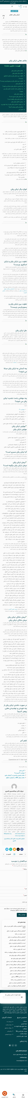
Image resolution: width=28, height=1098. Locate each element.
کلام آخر (21, 109)
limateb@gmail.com (21, 1061)
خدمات (25, 1021)
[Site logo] (19, 8)
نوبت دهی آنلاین (13, 609)
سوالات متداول (8, 1028)
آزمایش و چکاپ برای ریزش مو (17, 955)
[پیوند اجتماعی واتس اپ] (10, 849)
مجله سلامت (9, 1025)
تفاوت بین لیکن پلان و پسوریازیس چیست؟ (11, 81)
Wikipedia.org (7, 834)
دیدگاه (25, 869)
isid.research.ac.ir (20, 834)
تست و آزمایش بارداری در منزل (17, 943)
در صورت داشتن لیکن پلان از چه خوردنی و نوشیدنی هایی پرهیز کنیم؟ (12, 106)
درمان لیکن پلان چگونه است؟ (15, 99)
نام (25, 889)
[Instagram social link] (16, 1045)
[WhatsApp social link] (13, 1045)
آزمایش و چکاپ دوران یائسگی (17, 940)
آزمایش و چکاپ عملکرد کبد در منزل (15, 961)
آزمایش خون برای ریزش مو (18, 958)
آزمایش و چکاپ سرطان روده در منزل (15, 964)
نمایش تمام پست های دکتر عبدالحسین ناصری (14, 840)
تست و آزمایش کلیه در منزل (17, 974)
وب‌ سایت (24, 902)
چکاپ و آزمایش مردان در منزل (17, 983)
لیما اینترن (24, 1024)
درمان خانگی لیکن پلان (17, 102)
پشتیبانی (9, 1031)
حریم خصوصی (8, 1034)
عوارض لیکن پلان (18, 94)
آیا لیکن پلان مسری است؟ (16, 96)
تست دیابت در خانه (20, 934)
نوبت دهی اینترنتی (22, 1036)
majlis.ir (22, 836)
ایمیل (25, 895)
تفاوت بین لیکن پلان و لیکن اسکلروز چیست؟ (13, 77)
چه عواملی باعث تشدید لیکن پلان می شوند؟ (13, 90)
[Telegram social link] (10, 1045)
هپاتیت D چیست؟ (19, 773)
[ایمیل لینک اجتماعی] (14, 849)
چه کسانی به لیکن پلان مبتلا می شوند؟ (12, 86)
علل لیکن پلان (19, 84)
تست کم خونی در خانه (19, 949)
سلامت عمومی (14, 11)
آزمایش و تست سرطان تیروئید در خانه (15, 952)
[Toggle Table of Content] (23, 66)
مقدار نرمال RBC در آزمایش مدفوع (15, 778)
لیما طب (4, 1069)
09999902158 (23, 1057)
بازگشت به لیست (14, 854)
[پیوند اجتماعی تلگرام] (6, 849)
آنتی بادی (21, 770)
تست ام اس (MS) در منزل (18, 977)
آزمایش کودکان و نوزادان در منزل (16, 986)
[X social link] (18, 849)
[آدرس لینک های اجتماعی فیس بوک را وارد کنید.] (21, 849)
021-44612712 (21, 1051)
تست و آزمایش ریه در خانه (18, 980)
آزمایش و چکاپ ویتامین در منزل (16, 937)
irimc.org (17, 836)
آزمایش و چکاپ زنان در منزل (17, 970)
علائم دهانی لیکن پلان (17, 71)
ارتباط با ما (9, 1021)
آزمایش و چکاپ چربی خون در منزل (16, 931)
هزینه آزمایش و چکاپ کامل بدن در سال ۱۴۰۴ (14, 927)
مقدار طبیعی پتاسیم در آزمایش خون (14, 775)
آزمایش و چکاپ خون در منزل (17, 946)
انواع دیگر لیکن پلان (17, 73)
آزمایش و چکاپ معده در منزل (17, 967)
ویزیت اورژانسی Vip (21, 1031)
